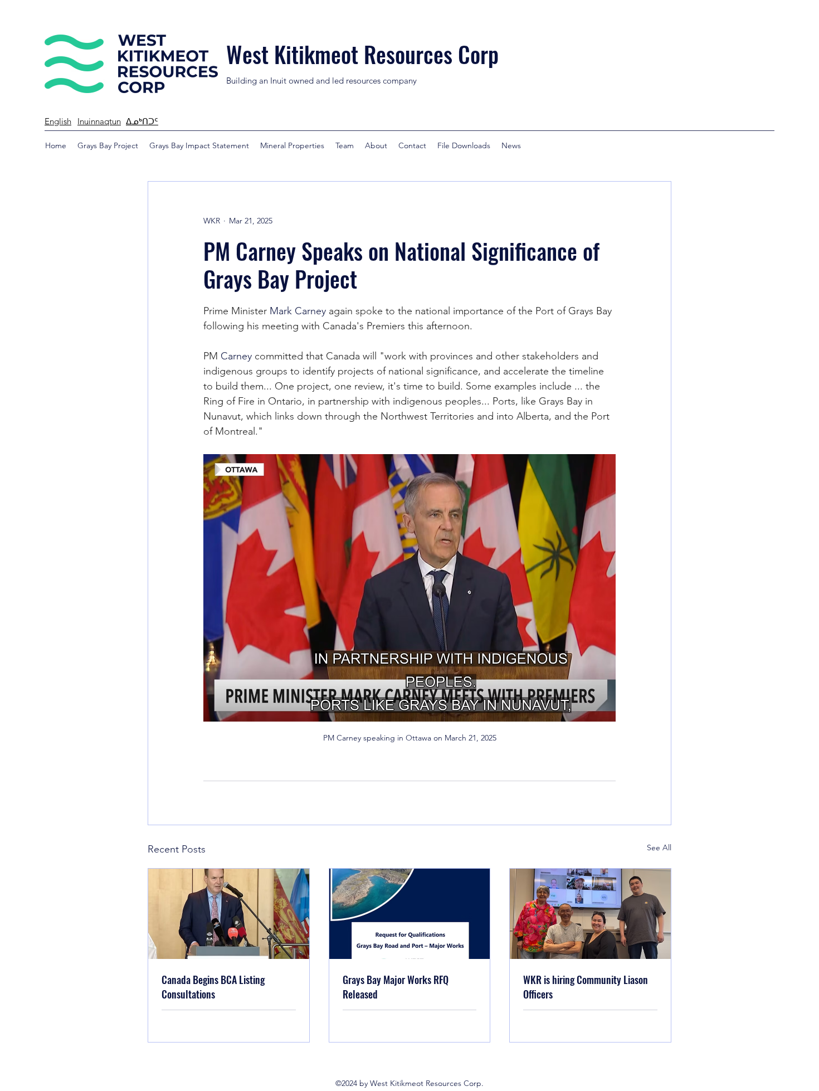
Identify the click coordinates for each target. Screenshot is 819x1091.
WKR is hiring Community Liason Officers (585, 986)
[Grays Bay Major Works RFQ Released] (409, 914)
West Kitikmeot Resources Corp (362, 54)
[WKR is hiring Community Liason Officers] (590, 914)
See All (659, 847)
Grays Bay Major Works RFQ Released (395, 986)
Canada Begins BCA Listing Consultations (213, 986)
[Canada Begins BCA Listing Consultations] (228, 914)
